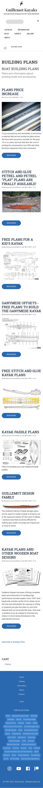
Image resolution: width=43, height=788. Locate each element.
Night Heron (22, 737)
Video (8, 716)
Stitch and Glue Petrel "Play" (13, 726)
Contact (22, 694)
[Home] (21, 3)
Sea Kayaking (35, 755)
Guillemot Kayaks (21, 9)
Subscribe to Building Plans (13, 642)
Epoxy (20, 730)
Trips (30, 748)
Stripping (21, 723)
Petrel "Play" (12, 737)
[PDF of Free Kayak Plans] (21, 333)
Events (18, 34)
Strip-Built (6, 755)
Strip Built (34, 716)
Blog (6, 34)
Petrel (35, 723)
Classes (18, 719)
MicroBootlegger (10, 730)
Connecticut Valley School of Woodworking (18, 751)
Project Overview (23, 755)
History (7, 733)
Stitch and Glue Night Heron (30, 759)
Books (14, 755)
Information (23, 30)
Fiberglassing (16, 733)
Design (28, 723)
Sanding (36, 748)
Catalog (8, 30)
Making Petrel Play (13, 744)
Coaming (16, 748)
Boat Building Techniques (20, 716)
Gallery (30, 34)
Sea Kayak (11, 719)
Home (21, 677)
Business (31, 741)
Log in (21, 701)
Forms (6, 759)
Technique (6, 748)
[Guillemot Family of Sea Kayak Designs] (21, 507)
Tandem (23, 748)
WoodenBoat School (31, 730)
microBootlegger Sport (31, 726)
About (7, 38)
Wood (36, 751)
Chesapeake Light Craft (30, 733)
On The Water (14, 759)
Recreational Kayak (29, 719)
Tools (24, 741)
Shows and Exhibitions (29, 744)
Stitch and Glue (11, 723)
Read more (14, 156)
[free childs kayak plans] (21, 265)
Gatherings (31, 737)
